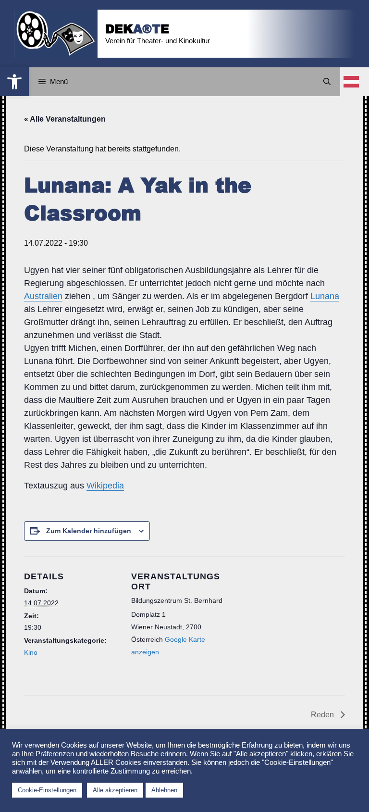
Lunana (324, 296)
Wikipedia (105, 485)
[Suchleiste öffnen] (327, 81)
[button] (14, 81)
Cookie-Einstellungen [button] (47, 790)
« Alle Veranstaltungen (65, 119)
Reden (323, 715)
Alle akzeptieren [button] (115, 790)
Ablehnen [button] (164, 790)
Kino (30, 652)
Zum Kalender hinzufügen (88, 531)
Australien (43, 296)
